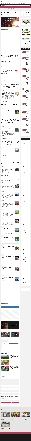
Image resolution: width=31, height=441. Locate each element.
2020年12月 (24, 282)
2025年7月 (24, 168)
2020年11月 (24, 284)
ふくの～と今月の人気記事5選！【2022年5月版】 (8, 247)
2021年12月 (24, 257)
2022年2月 (24, 253)
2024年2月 (24, 203)
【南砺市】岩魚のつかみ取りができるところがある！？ (27, 133)
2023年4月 (24, 224)
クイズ (21, 3)
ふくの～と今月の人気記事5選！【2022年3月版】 (8, 268)
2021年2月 (24, 278)
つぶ (4, 8)
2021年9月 (24, 263)
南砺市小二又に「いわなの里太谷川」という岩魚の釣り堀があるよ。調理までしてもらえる (27, 62)
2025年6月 (24, 170)
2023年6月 (24, 220)
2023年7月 (24, 218)
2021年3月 (24, 276)
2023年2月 (24, 228)
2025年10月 (24, 162)
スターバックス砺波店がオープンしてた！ (27, 54)
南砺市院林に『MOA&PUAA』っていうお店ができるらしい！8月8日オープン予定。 (27, 91)
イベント (12, 3)
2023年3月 (24, 226)
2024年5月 (24, 197)
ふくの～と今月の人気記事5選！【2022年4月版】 (8, 257)
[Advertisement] (10, 42)
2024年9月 (24, 189)
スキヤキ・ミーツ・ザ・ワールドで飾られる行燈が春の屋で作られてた (14, 367)
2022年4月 (24, 249)
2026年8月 (24, 141)
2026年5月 (24, 147)
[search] (29, 5)
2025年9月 (24, 164)
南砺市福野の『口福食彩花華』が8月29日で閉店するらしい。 (27, 71)
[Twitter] (6, 29)
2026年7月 (24, 143)
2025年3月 (24, 176)
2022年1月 (24, 255)
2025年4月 (24, 174)
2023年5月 (24, 222)
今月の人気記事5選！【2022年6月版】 (7, 237)
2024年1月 (24, 205)
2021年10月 (24, 261)
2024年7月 (24, 193)
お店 (3, 3)
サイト (2, 392)
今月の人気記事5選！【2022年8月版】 (7, 219)
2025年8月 (24, 166)
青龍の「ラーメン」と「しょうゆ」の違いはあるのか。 (27, 99)
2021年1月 (24, 280)
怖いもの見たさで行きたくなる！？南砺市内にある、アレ (14, 361)
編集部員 (24, 3)
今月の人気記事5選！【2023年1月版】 (10, 8)
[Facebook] (3, 29)
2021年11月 (24, 259)
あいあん (24, 58)
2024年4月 (24, 199)
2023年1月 (24, 230)
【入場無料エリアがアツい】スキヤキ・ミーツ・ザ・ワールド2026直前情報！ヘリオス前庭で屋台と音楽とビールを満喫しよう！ (27, 82)
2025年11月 (24, 160)
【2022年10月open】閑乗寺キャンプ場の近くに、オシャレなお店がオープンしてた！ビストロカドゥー (8, 129)
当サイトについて (24, 23)
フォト (17, 3)
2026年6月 (24, 145)
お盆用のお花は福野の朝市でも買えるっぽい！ (15, 419)
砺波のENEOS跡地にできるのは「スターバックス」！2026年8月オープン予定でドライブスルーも (27, 124)
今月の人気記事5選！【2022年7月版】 (7, 228)
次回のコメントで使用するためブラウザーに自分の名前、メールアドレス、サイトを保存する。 (10, 396)
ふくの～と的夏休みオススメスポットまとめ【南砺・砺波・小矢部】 (14, 356)
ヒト (19, 3)
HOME (2, 8)
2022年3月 (24, 251)
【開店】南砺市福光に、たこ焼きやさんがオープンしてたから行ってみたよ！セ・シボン (8, 149)
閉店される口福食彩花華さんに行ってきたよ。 (27, 115)
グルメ (14, 3)
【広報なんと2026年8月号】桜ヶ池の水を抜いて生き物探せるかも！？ (25, 419)
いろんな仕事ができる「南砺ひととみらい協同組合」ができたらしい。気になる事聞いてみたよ (8, 93)
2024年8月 (24, 191)
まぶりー (24, 76)
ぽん (8, 355)
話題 (9, 3)
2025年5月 (24, 172)
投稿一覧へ (14, 343)
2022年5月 (24, 247)
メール (2, 389)
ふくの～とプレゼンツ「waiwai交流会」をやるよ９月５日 (27, 107)
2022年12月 (24, 232)
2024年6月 (24, 195)
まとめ (1, 3)
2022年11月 (24, 234)
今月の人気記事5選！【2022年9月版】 (7, 210)
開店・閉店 (6, 3)
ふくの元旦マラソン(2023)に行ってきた (8, 110)
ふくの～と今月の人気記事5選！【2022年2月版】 (8, 278)
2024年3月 (24, 201)
